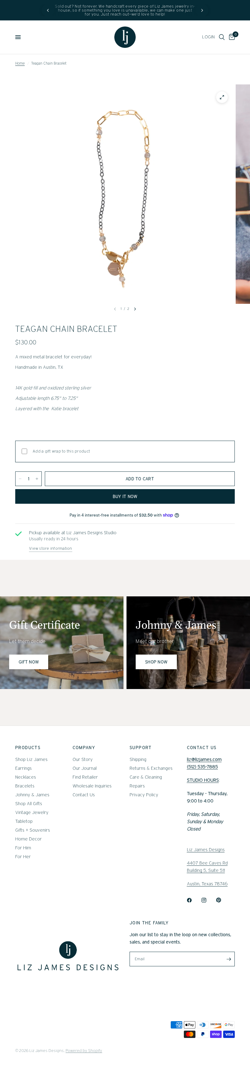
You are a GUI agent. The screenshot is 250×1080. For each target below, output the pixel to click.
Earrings (23, 768)
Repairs (137, 786)
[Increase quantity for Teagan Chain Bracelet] (36, 479)
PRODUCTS (28, 747)
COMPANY (84, 747)
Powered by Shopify (84, 1050)
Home (20, 63)
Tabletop (24, 821)
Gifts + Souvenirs (32, 830)
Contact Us (84, 795)
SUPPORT (141, 747)
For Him (23, 848)
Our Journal (85, 768)
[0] (231, 37)
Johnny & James (32, 795)
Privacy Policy (144, 795)
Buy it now (125, 496)
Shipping (138, 759)
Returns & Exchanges (151, 768)
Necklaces (25, 777)
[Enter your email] (229, 959)
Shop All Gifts (28, 803)
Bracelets (24, 786)
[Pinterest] (223, 900)
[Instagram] (208, 900)
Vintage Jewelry (31, 812)
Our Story (83, 759)
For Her (23, 856)
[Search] (222, 37)
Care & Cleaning (146, 777)
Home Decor (28, 839)
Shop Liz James (31, 759)
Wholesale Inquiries (92, 786)
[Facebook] (193, 900)
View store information (50, 548)
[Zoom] (222, 97)
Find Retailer (85, 777)
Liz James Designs (206, 849)
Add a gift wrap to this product (61, 451)
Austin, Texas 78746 (207, 883)
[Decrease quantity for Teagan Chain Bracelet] (20, 479)
